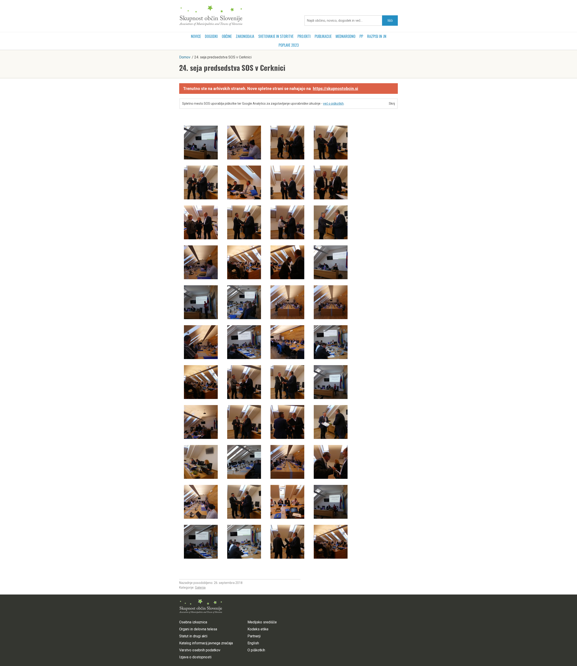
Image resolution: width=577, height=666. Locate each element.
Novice (196, 36)
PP (361, 36)
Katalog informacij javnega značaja (206, 643)
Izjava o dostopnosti (195, 657)
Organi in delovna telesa (198, 629)
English (253, 643)
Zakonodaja (245, 36)
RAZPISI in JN (376, 36)
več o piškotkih (333, 103)
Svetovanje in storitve (275, 36)
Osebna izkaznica (193, 622)
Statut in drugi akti (193, 636)
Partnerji (254, 636)
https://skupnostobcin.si (335, 88)
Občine (227, 36)
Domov (184, 57)
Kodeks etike (257, 629)
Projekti (304, 36)
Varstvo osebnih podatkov (199, 650)
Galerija (200, 587)
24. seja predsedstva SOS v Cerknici (232, 67)
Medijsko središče (262, 622)
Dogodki (211, 36)
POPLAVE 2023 (289, 45)
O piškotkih (256, 650)
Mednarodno (345, 36)
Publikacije (323, 36)
